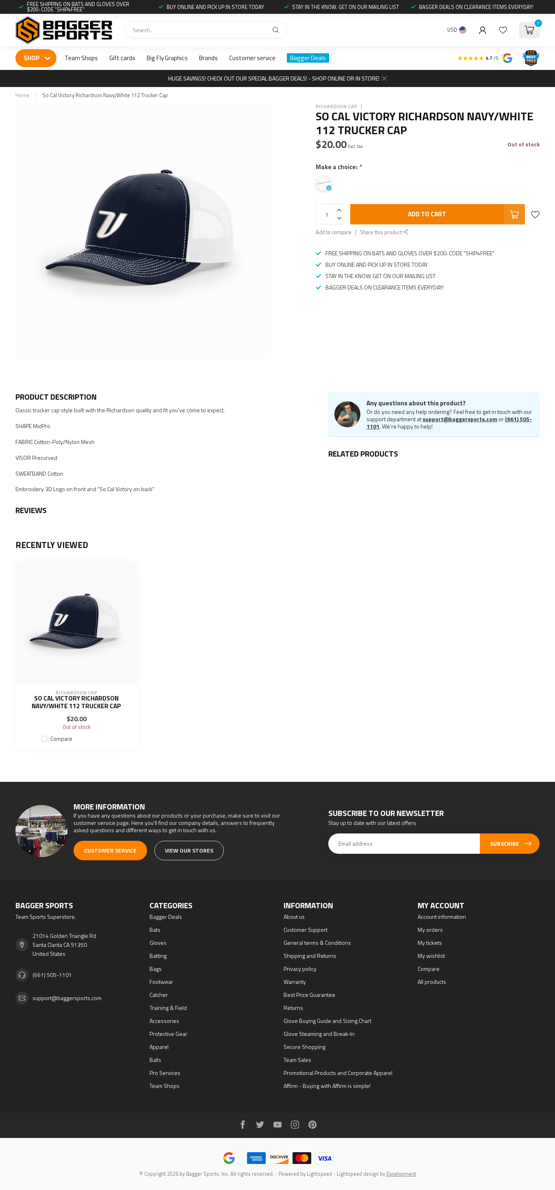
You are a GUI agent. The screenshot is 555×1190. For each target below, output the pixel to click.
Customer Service (110, 850)
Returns (293, 1007)
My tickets (430, 942)
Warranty (295, 981)
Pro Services (165, 1072)
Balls (155, 1059)
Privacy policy (300, 968)
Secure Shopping (304, 1046)
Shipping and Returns (310, 955)
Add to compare (333, 232)
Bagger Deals (308, 58)
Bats (155, 929)
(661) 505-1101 (52, 974)
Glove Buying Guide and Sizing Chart (327, 1020)
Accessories (164, 1020)
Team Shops (81, 58)
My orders (430, 929)
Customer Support (305, 929)
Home (22, 95)
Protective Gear (168, 1033)
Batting (158, 955)
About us (294, 916)
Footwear (161, 981)
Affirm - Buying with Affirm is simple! (327, 1085)
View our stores (189, 850)
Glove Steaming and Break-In (319, 1033)
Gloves (158, 942)
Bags (156, 968)
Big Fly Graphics (167, 58)
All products (432, 981)
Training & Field (168, 1007)
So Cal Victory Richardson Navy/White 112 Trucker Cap (105, 95)
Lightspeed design (358, 1174)
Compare (61, 738)
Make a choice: (339, 167)
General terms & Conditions (317, 942)
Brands (208, 58)
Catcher (159, 994)
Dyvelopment (401, 1174)
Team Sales (297, 1059)
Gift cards (122, 58)
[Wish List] (503, 30)
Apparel (159, 1046)
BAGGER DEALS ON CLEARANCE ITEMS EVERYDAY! (476, 7)
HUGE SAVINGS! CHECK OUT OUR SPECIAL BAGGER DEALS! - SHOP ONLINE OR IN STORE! (273, 78)
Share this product (381, 232)
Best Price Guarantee (309, 994)
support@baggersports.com (460, 419)
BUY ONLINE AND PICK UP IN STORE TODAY (215, 7)
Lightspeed (319, 1174)
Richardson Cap (336, 106)
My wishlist (431, 955)
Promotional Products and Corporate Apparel (338, 1072)
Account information (442, 916)
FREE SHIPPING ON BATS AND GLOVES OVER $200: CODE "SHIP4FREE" (78, 6)
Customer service (252, 58)
